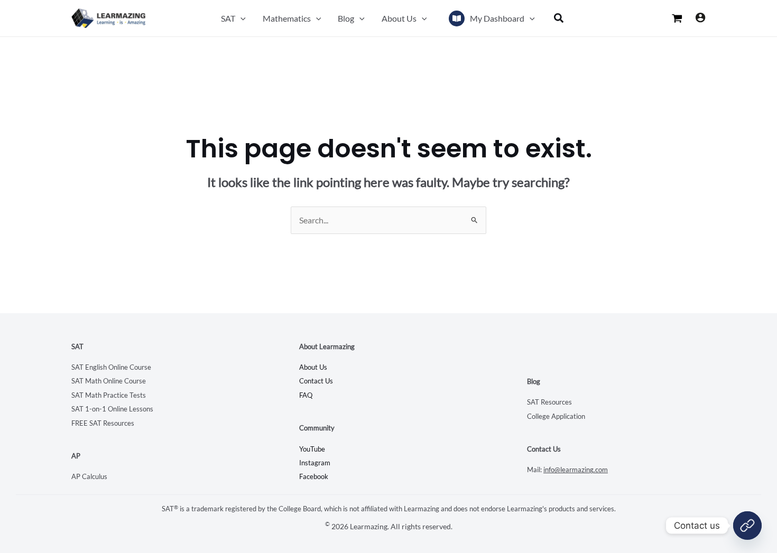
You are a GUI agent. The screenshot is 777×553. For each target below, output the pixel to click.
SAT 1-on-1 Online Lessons (112, 409)
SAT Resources (549, 402)
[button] (240, 18)
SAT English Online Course (111, 367)
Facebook (313, 476)
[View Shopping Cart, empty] (677, 18)
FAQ (305, 395)
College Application (556, 416)
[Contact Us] (747, 525)
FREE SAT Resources (102, 423)
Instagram (314, 462)
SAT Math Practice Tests (108, 395)
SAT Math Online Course (108, 381)
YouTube (312, 449)
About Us (313, 367)
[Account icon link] (700, 17)
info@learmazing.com (575, 469)
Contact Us (316, 381)
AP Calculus (89, 476)
